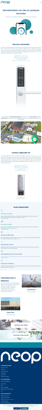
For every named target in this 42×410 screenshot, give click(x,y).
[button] (21, 198)
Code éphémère (25, 55)
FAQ (2, 385)
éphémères (36, 51)
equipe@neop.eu (4, 401)
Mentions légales (4, 387)
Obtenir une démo (5, 395)
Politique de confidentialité (7, 389)
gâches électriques (37, 161)
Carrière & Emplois (5, 376)
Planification (3, 373)
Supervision (3, 374)
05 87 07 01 (3, 399)
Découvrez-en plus (5, 218)
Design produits (4, 367)
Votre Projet (3, 383)
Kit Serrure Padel (6, 224)
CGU (2, 390)
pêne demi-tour (4, 50)
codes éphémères (35, 155)
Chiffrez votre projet (5, 397)
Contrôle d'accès (4, 371)
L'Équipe (3, 369)
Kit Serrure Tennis (6, 214)
